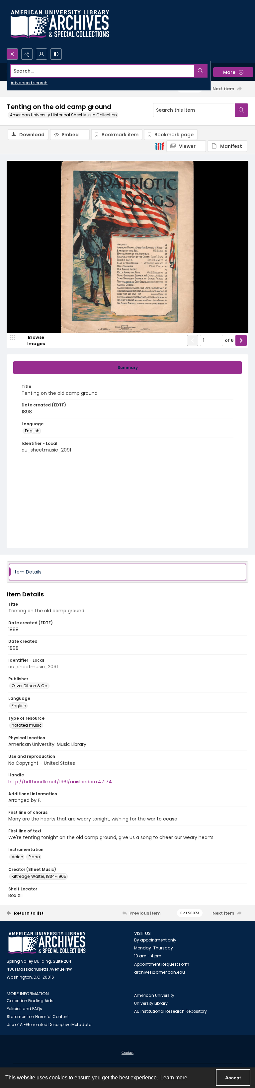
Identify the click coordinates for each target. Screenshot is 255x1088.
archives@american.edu (159, 972)
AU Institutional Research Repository (170, 1011)
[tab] (127, 367)
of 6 (229, 340)
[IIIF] (159, 145)
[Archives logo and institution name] (60, 24)
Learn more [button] (173, 1077)
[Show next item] (241, 340)
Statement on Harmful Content (38, 1016)
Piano (34, 857)
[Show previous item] (192, 340)
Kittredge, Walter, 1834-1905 (39, 876)
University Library (151, 1003)
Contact (127, 1052)
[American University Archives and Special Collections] (47, 943)
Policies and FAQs (24, 1008)
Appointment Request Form (161, 964)
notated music (27, 725)
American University (154, 995)
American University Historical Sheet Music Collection (63, 115)
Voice (17, 857)
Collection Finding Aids (30, 1000)
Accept (233, 1077)
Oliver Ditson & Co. (30, 686)
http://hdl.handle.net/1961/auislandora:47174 (60, 781)
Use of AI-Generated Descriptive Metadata (49, 1024)
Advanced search (29, 83)
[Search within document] (241, 110)
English (32, 431)
